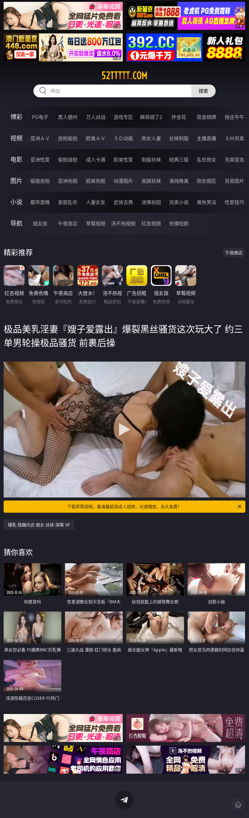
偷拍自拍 (67, 159)
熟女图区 (206, 181)
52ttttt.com (124, 75)
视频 (16, 138)
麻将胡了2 (151, 117)
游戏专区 (123, 117)
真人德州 (67, 117)
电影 (16, 159)
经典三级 (179, 159)
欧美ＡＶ (95, 138)
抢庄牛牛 (234, 117)
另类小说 (179, 202)
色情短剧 (179, 223)
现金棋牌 (206, 117)
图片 (16, 181)
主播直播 (206, 138)
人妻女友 (95, 202)
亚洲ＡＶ (40, 138)
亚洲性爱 (40, 159)
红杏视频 (151, 223)
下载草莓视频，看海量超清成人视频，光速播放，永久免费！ (124, 506)
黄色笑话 (206, 202)
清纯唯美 (179, 181)
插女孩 (40, 223)
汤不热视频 (123, 223)
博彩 (16, 117)
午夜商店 (67, 223)
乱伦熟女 (206, 159)
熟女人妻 (151, 138)
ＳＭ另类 (234, 138)
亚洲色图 (67, 181)
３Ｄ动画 (123, 138)
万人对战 (95, 117)
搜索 (203, 91)
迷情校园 (151, 202)
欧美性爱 (123, 159)
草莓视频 (95, 223)
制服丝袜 (151, 159)
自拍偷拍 (67, 138)
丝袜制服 (179, 138)
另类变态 (234, 159)
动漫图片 (123, 181)
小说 (16, 202)
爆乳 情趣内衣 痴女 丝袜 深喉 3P (39, 525)
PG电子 (40, 117)
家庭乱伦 (67, 202)
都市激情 (40, 202)
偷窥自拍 (40, 181)
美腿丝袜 (151, 181)
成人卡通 (95, 159)
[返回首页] (238, 804)
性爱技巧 (234, 202)
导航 (16, 223)
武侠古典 (123, 202)
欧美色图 (95, 181)
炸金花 (179, 117)
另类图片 (234, 181)
